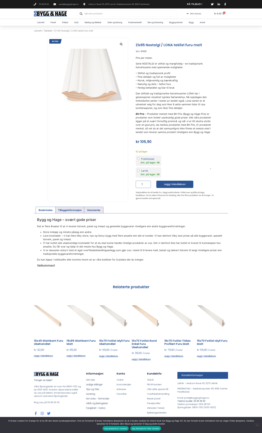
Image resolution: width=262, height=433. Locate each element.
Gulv (76, 22)
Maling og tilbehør (93, 22)
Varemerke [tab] (93, 210)
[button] (121, 44)
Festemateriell (134, 22)
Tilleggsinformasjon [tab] (70, 210)
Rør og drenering (155, 22)
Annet (202, 22)
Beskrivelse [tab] (46, 210)
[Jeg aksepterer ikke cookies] (257, 424)
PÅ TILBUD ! (194, 4)
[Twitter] (48, 413)
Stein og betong (114, 22)
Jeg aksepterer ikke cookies (146, 428)
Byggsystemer (176, 22)
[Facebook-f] (35, 413)
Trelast (65, 22)
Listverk (40, 22)
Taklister (48, 30)
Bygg (191, 22)
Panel (53, 22)
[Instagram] (42, 413)
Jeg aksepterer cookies (115, 428)
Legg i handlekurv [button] (43, 355)
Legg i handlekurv (175, 184)
